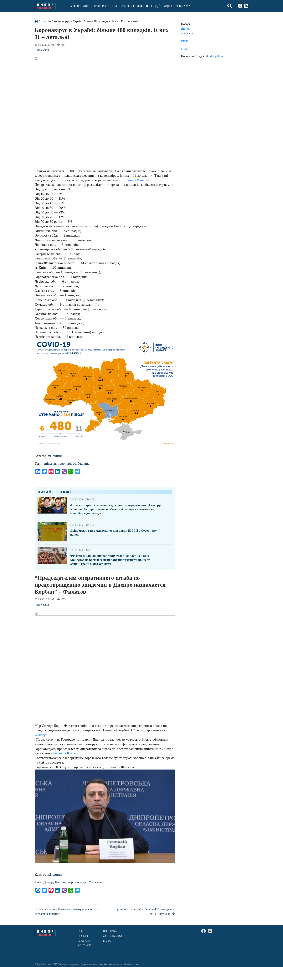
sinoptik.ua (216, 56)
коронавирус (77, 882)
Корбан (60, 882)
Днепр (48, 882)
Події (155, 6)
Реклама (183, 6)
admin (46, 50)
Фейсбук (41, 735)
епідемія (50, 463)
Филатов (95, 882)
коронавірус (67, 463)
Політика (101, 6)
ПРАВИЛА (84, 940)
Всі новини (80, 6)
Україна (84, 463)
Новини (45, 21)
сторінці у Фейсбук (135, 180)
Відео (167, 6)
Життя (142, 6)
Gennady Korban (65, 753)
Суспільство (123, 6)
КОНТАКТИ (85, 945)
